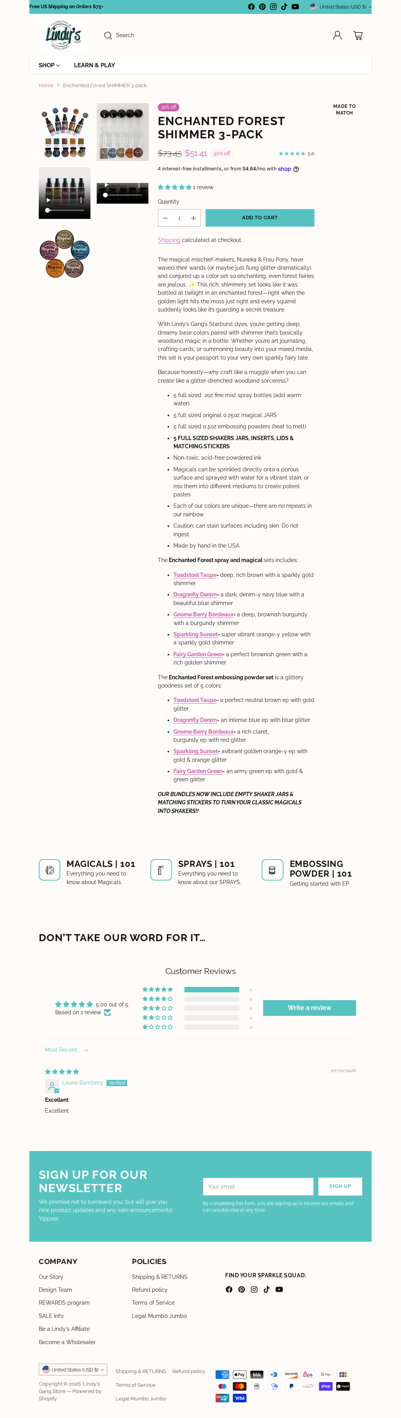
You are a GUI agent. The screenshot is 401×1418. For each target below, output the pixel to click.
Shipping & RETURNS (160, 1277)
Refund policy (150, 1290)
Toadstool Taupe (195, 575)
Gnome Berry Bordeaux (203, 614)
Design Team (55, 1290)
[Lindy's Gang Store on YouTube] (295, 8)
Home (46, 85)
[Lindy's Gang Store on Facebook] (251, 8)
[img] (62, 1072)
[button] (175, 187)
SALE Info (51, 1316)
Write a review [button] (309, 1008)
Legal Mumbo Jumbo (159, 1316)
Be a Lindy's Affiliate (64, 1329)
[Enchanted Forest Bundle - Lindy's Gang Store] (64, 132)
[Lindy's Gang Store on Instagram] (273, 8)
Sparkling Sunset (195, 634)
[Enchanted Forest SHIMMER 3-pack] (122, 132)
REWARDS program (64, 1303)
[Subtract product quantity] (165, 217)
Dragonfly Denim (195, 594)
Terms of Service (153, 1303)
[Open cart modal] (357, 35)
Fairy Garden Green (197, 654)
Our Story (51, 1277)
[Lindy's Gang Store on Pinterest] (262, 8)
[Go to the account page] (337, 35)
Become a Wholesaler (67, 1342)
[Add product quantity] (193, 217)
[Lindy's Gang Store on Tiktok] (284, 8)
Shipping (169, 240)
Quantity (168, 202)
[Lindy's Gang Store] (63, 35)
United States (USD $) (343, 7)
